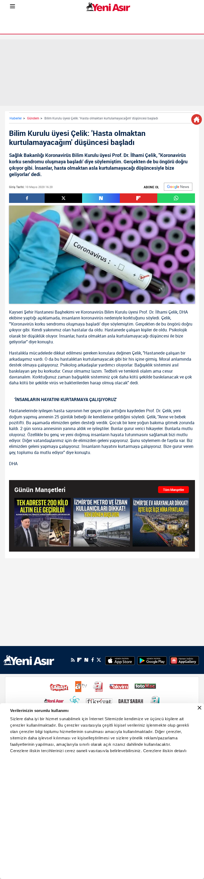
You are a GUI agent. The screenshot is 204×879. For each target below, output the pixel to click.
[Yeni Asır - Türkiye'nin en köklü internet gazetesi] (108, 6)
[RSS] (73, 660)
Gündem (33, 118)
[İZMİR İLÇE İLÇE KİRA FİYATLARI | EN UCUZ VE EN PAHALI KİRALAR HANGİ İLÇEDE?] (161, 522)
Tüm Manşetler (173, 490)
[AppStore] (120, 660)
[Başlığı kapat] (199, 708)
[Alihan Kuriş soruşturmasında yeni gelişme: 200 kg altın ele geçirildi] (42, 522)
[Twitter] (98, 660)
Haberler (16, 118)
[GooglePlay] (152, 660)
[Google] (178, 187)
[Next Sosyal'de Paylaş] (101, 198)
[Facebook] (92, 660)
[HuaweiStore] (184, 660)
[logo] (29, 659)
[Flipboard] (79, 660)
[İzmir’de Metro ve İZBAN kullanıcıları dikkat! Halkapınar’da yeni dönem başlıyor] (101, 522)
